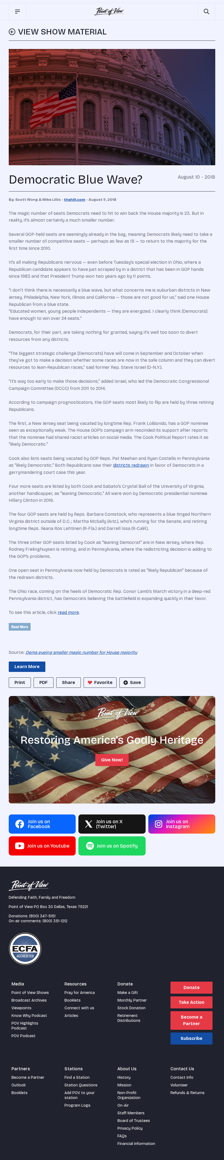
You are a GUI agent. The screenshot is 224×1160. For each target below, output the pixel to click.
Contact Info (181, 1077)
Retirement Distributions (128, 1018)
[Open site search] (206, 11)
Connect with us (79, 1008)
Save (135, 682)
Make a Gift (127, 992)
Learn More (27, 666)
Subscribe (191, 1038)
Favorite (103, 682)
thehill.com (74, 200)
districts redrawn (131, 465)
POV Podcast (23, 1036)
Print (19, 682)
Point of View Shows (30, 992)
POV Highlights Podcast (24, 1026)
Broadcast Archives (29, 1000)
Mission (124, 1085)
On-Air (123, 1105)
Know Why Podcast (29, 1015)
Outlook (18, 1085)
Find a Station (77, 1077)
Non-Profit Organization (128, 1095)
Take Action (191, 1002)
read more (68, 612)
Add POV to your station (79, 1095)
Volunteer (179, 1085)
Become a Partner (191, 1020)
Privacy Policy (130, 1128)
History (124, 1077)
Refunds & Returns (187, 1093)
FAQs (122, 1136)
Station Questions (81, 1085)
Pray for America (79, 992)
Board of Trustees (133, 1120)
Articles (71, 1015)
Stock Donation (131, 1008)
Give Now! (112, 759)
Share (68, 682)
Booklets (72, 1000)
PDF (43, 682)
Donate (192, 987)
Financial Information (136, 1143)
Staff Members (131, 1113)
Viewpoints (21, 1008)
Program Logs (77, 1105)
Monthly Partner (132, 1000)
